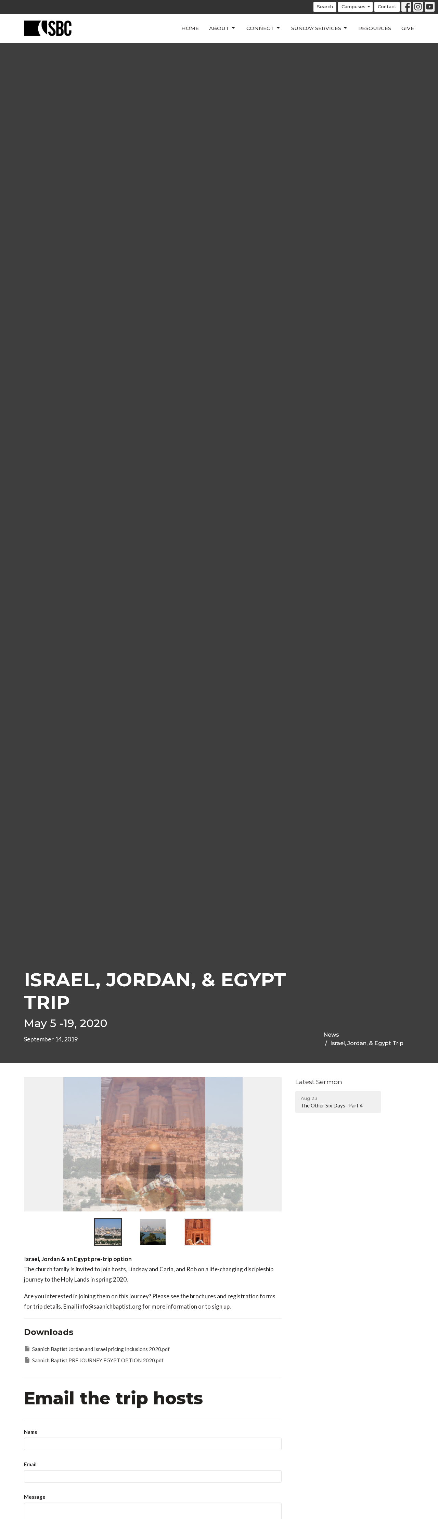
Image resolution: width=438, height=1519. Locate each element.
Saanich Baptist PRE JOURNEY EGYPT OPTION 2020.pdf (98, 1360)
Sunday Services (316, 28)
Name (31, 1432)
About (219, 28)
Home (190, 28)
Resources (374, 28)
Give (407, 28)
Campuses (353, 6)
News (331, 1034)
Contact (387, 6)
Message (35, 1497)
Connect (260, 28)
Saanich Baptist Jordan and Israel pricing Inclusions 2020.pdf (101, 1349)
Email (30, 1464)
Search (325, 6)
